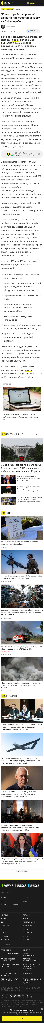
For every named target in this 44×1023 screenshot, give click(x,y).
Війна (3, 898)
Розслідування (29, 922)
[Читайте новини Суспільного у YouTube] (19, 996)
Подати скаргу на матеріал (8, 974)
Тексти (26, 898)
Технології (27, 933)
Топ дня (26, 915)
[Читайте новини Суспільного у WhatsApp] (31, 996)
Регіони (26, 918)
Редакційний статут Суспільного (9, 980)
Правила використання (29, 954)
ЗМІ (3, 9)
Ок (22, 1018)
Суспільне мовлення (10, 954)
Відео (3, 901)
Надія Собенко (11, 27)
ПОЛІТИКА (10, 9)
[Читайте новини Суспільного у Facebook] (6, 996)
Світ (2, 929)
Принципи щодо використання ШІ (8, 960)
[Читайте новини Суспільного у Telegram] (27, 996)
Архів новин (6, 950)
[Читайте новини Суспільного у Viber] (23, 996)
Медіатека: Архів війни (10, 905)
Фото (25, 901)
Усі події (4, 915)
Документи (28, 974)
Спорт (25, 936)
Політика (5, 926)
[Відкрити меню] (42, 3)
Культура (5, 940)
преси (15, 39)
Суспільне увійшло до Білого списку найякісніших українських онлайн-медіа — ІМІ (22, 417)
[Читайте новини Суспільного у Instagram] (15, 996)
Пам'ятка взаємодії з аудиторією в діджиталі (32, 981)
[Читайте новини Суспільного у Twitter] (10, 996)
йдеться (12, 54)
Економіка (27, 926)
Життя (18, 9)
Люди (25, 929)
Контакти (27, 950)
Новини (26, 940)
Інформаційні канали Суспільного (10, 965)
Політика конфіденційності (30, 960)
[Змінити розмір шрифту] (42, 32)
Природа (4, 936)
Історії (3, 933)
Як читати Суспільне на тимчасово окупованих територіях (32, 967)
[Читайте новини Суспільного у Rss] (2, 996)
